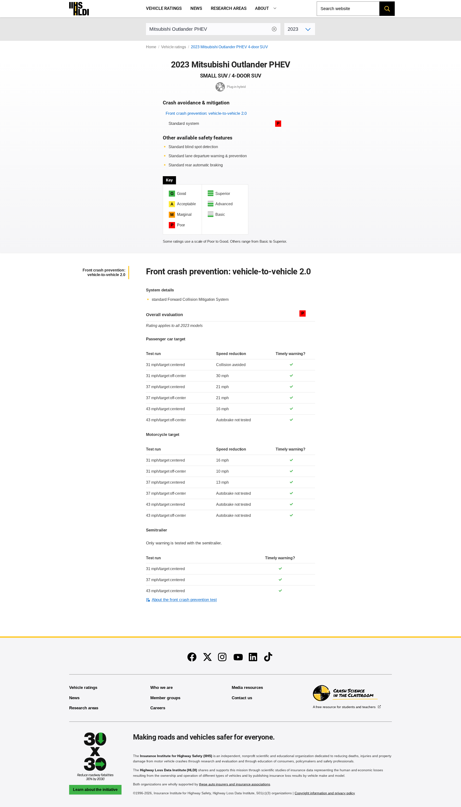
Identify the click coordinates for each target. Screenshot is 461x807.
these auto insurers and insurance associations (234, 784)
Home (151, 47)
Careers (157, 708)
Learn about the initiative (95, 790)
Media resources (247, 687)
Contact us (242, 698)
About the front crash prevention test (184, 599)
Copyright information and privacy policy (325, 793)
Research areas (229, 8)
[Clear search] (274, 29)
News (196, 8)
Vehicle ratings (164, 8)
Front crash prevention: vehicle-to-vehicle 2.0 (206, 113)
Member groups (165, 698)
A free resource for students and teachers (344, 707)
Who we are (161, 687)
